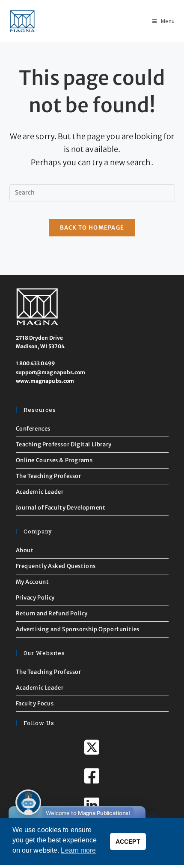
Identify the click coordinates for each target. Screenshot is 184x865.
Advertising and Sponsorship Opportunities (78, 629)
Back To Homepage (92, 227)
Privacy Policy (35, 597)
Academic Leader (40, 491)
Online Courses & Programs (54, 460)
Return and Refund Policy (52, 613)
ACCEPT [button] (128, 841)
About (25, 550)
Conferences (33, 428)
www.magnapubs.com (45, 381)
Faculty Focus (35, 703)
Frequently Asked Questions (56, 566)
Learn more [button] (78, 850)
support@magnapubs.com (51, 372)
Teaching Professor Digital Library (64, 444)
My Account (32, 581)
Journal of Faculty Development (61, 507)
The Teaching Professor (48, 476)
